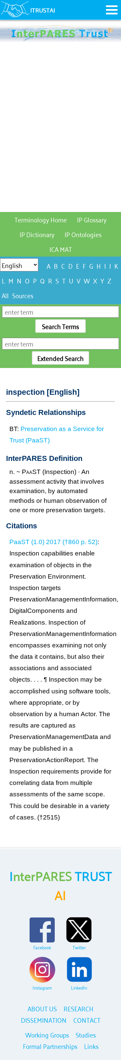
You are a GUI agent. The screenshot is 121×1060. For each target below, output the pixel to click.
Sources (22, 295)
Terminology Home (40, 219)
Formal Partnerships (50, 1046)
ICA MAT (60, 249)
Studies (86, 1034)
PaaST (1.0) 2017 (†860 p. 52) (53, 541)
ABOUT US (42, 1008)
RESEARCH (78, 1008)
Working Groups (47, 1034)
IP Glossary (92, 219)
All (5, 295)
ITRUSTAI (42, 9)
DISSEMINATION (44, 1019)
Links (91, 1046)
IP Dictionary (36, 234)
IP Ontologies (83, 234)
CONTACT (86, 1019)
